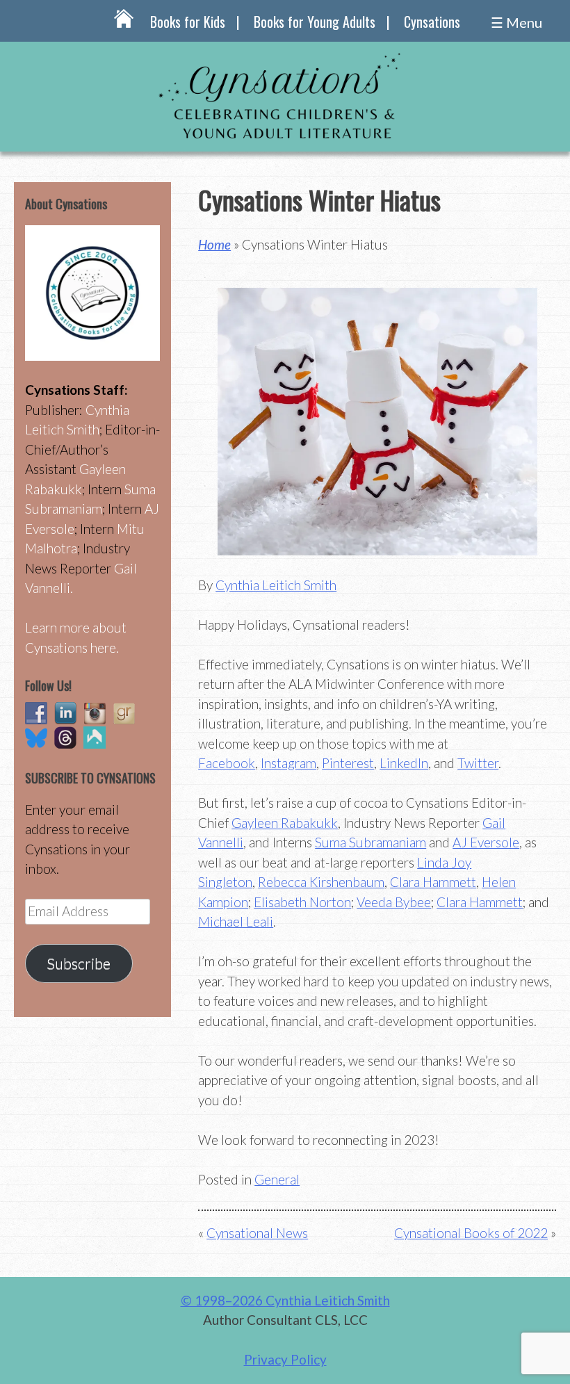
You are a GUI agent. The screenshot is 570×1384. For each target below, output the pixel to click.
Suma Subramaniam (370, 842)
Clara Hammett (433, 882)
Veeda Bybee (394, 902)
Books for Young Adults (314, 21)
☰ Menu (516, 22)
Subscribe (79, 963)
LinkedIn (404, 763)
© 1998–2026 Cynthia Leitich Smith (285, 1300)
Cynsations (432, 21)
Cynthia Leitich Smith (275, 585)
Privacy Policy (285, 1359)
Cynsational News (257, 1233)
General (277, 1179)
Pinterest (348, 763)
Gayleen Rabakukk (284, 823)
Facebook (226, 763)
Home (214, 244)
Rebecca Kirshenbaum (321, 882)
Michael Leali (235, 921)
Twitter (477, 763)
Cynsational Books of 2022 (471, 1233)
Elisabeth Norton (302, 902)
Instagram (288, 763)
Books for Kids (187, 21)
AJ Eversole (486, 842)
